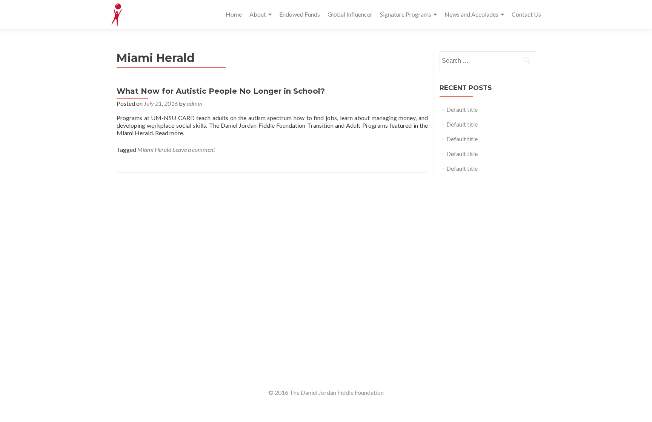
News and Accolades (471, 14)
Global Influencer (350, 14)
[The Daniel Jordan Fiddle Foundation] (117, 14)
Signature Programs (405, 14)
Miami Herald (154, 149)
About (257, 14)
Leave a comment (193, 149)
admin (194, 103)
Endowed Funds (299, 14)
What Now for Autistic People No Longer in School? (221, 91)
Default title (462, 109)
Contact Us (526, 14)
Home (234, 14)
